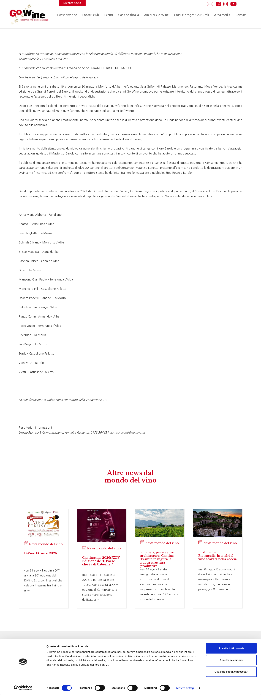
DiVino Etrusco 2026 (40, 553)
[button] (115, 15)
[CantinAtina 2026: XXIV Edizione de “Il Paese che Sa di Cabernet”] (101, 525)
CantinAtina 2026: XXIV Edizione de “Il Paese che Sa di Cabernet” (101, 561)
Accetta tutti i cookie (231, 648)
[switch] (100, 688)
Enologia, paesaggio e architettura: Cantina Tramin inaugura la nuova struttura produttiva (157, 559)
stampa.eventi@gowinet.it (127, 432)
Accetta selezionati (231, 660)
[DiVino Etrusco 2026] (43, 523)
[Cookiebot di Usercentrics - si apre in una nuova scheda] (23, 688)
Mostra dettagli (185, 687)
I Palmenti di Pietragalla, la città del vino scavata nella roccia (217, 555)
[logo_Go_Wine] (28, 14)
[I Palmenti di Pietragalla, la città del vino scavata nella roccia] (217, 523)
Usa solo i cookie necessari (231, 671)
